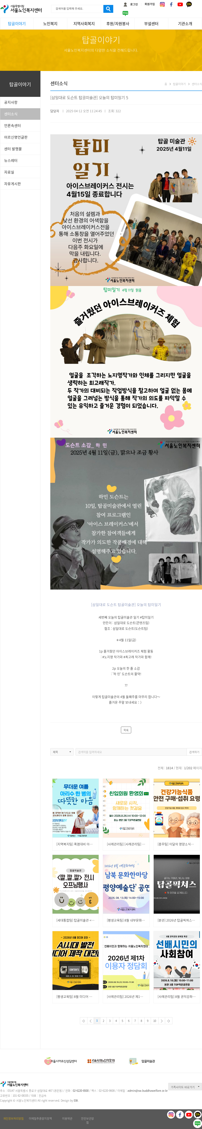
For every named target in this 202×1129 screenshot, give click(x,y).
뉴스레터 (11, 160)
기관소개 (185, 23)
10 (154, 1021)
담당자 (54, 110)
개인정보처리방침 (13, 1118)
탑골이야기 (17, 23)
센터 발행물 (13, 148)
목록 (126, 730)
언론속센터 (12, 125)
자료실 (9, 172)
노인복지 (50, 23)
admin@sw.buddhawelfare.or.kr (147, 1091)
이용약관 (67, 1118)
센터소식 (11, 114)
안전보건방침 (87, 1120)
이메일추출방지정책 (40, 1118)
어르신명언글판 (16, 137)
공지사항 (11, 102)
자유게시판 (12, 183)
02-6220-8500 (81, 1091)
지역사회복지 (84, 23)
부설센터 (151, 23)
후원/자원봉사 (117, 23)
